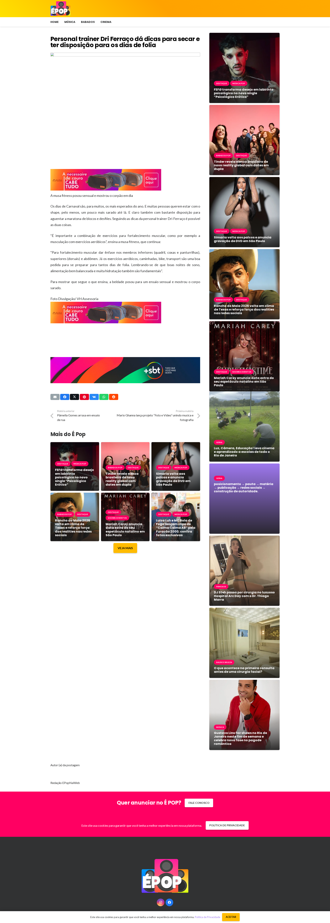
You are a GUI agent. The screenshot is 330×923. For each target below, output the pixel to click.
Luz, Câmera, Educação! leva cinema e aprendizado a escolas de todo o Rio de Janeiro (244, 452)
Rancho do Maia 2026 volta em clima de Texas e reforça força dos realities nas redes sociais (73, 527)
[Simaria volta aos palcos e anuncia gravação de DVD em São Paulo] (175, 445)
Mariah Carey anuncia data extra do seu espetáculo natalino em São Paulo (125, 529)
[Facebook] (169, 902)
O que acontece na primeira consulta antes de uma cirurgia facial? (244, 670)
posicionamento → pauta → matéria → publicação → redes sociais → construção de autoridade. (243, 487)
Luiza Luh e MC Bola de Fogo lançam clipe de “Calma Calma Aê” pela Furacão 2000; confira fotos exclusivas (175, 527)
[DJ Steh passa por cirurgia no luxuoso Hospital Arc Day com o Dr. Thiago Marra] (244, 538)
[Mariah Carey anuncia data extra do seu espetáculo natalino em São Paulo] (125, 495)
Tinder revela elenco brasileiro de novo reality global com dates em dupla (122, 479)
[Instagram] (160, 902)
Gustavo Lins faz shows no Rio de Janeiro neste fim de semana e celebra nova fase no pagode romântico (240, 738)
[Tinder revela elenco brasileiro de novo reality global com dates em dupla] (125, 445)
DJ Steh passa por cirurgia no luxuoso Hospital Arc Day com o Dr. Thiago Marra (244, 596)
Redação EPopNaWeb (65, 783)
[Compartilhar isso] (64, 397)
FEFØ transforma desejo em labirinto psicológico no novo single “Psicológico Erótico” (74, 477)
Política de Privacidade (207, 917)
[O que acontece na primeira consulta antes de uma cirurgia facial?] (244, 610)
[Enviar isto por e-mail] (55, 397)
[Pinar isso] (84, 397)
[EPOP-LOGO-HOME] (60, 8)
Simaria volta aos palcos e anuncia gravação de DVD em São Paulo (173, 479)
